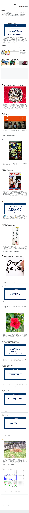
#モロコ (16, 109)
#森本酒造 (17, 251)
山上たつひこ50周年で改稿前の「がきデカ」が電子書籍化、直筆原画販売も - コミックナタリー (5, 60)
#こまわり (9, 435)
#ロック (17, 135)
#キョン (7, 464)
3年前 (7, 224)
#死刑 (19, 306)
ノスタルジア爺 (4, 169)
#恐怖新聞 (12, 197)
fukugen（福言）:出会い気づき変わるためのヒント (8, 285)
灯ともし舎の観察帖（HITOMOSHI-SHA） (7, 310)
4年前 (13, 310)
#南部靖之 (25, 306)
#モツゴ (13, 109)
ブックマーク (2, 57)
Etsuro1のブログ (5, 224)
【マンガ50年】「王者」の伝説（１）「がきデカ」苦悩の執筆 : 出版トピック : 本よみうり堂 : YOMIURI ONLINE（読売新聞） (23, 50)
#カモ (7, 109)
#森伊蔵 (4, 135)
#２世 (18, 306)
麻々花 (4, 201)
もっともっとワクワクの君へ (6, 438)
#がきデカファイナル (13, 42)
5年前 (7, 414)
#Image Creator (13, 282)
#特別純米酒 (11, 251)
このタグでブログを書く (25, 6)
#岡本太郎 (15, 251)
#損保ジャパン (15, 306)
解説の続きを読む (14, 15)
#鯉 (8, 109)
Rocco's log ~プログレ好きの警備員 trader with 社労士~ (9, 341)
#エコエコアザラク (5, 197)
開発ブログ (9, 506)
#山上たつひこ (18, 42)
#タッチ (9, 197)
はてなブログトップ (13, 506)
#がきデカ (9, 42)
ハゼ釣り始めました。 (5, 113)
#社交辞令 (8, 135)
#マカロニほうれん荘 (16, 196)
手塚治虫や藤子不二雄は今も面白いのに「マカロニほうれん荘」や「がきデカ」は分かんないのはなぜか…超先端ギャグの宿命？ (5, 50)
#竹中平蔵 (4, 307)
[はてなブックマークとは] (5, 45)
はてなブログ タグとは (3, 506)
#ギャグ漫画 (12, 464)
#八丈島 (4, 464)
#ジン (6, 135)
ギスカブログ (4, 414)
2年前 (8, 113)
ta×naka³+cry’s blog (5, 390)
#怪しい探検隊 (5, 251)
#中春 (7, 435)
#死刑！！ (7, 411)
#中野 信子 (4, 282)
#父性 (7, 306)
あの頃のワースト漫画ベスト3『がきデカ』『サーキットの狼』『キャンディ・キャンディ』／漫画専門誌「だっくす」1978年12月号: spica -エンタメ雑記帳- (14, 50)
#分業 (4, 306)
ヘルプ (6, 506)
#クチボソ (10, 109)
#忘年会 (14, 135)
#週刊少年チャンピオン (6, 196)
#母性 (5, 306)
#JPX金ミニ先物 (5, 42)
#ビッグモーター (11, 306)
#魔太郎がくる (24, 196)
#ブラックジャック (11, 196)
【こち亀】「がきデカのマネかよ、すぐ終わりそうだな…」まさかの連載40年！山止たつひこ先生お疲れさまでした (14, 60)
